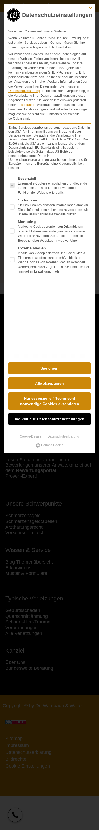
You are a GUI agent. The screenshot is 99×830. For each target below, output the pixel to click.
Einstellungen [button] (26, 105)
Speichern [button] (49, 368)
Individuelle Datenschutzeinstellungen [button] (49, 419)
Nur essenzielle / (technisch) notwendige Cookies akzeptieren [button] (49, 401)
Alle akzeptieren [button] (49, 383)
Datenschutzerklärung (24, 91)
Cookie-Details (30, 436)
